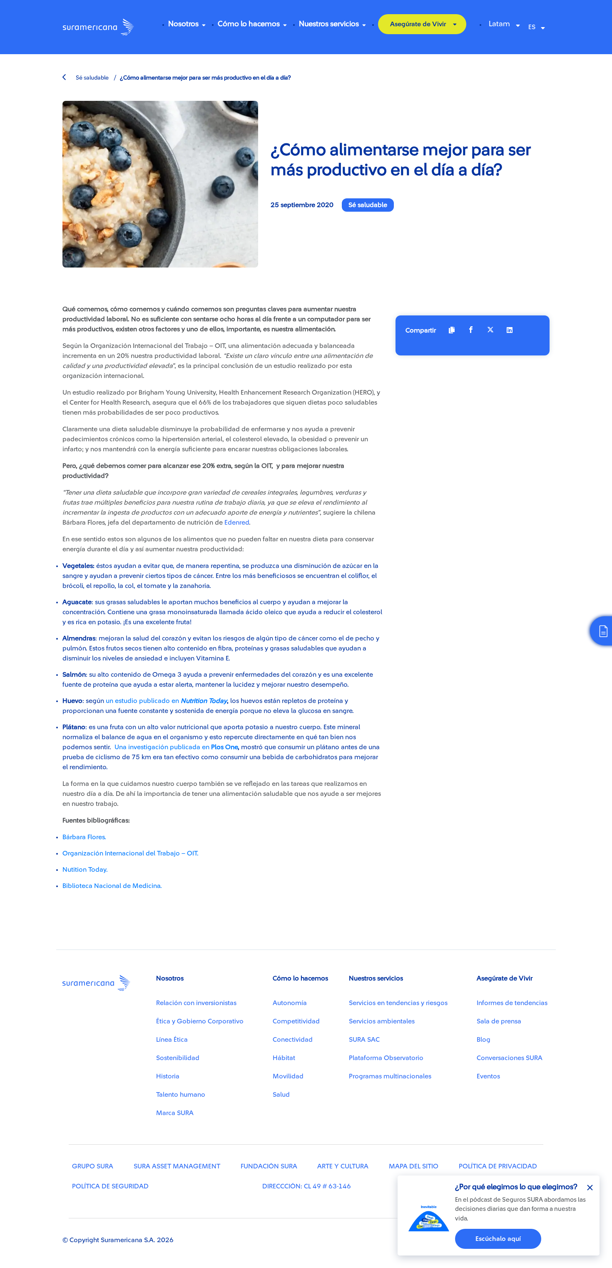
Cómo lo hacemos (249, 24)
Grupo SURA (92, 1166)
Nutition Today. (85, 869)
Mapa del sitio (413, 1166)
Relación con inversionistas (196, 1003)
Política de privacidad (498, 1166)
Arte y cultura (342, 1166)
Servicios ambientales (382, 1021)
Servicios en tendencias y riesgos (398, 1003)
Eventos (488, 1076)
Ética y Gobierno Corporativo (200, 1021)
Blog (483, 1039)
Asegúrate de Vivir (418, 24)
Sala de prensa (499, 1021)
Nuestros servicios (329, 24)
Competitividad (296, 1021)
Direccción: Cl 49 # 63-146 (306, 1186)
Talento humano (180, 1094)
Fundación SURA (269, 1166)
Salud (281, 1094)
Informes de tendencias (512, 1003)
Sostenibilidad (177, 1058)
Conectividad (293, 1039)
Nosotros (183, 24)
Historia (167, 1076)
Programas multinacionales (390, 1076)
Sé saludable (92, 78)
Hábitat (284, 1058)
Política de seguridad (110, 1186)
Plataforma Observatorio (386, 1058)
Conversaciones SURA (509, 1058)
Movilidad (288, 1076)
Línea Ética (172, 1039)
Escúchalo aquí (498, 1238)
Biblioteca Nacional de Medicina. (112, 886)
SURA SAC (364, 1039)
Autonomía (290, 1003)
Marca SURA (175, 1113)
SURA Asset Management (177, 1166)
